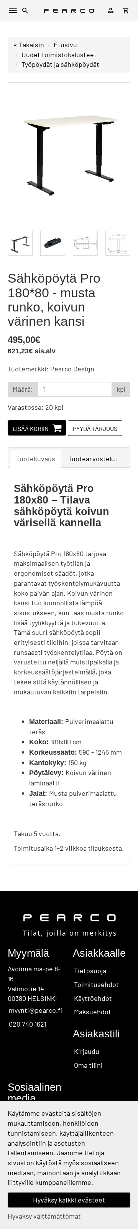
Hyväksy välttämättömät (44, 1216)
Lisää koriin (31, 428)
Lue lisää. (109, 1182)
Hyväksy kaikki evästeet (69, 1200)
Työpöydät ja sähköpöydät (60, 64)
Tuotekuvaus (35, 458)
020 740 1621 (27, 1024)
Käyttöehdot (93, 998)
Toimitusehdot (96, 984)
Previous (21, 152)
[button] (25, 12)
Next (116, 152)
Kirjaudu (86, 1051)
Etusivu (65, 44)
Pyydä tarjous (95, 428)
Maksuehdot (92, 1011)
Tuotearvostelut (93, 458)
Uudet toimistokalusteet (59, 54)
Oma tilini (88, 1065)
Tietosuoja (90, 970)
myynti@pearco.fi (35, 1010)
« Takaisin (28, 44)
